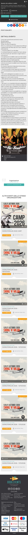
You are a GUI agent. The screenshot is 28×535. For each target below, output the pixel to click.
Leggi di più (3, 8)
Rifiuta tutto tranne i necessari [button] (18, 16)
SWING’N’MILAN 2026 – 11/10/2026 (13, 424)
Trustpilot (14, 533)
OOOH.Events (15, 484)
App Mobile (3, 507)
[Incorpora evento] (22, 25)
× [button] (26, 1)
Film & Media (17, 494)
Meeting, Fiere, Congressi (20, 496)
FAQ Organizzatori (18, 509)
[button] (14, 19)
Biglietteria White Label (19, 510)
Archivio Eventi (17, 503)
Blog (15, 502)
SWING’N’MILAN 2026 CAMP (12, 231)
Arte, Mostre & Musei (6, 493)
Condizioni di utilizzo (5, 506)
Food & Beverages (5, 496)
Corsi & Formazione (7, 229)
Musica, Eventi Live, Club (8, 268)
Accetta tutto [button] (5, 16)
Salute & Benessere (18, 497)
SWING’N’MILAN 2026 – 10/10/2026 (14, 347)
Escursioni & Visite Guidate (7, 494)
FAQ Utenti (3, 509)
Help (15, 507)
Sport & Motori (4, 499)
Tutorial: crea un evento (19, 506)
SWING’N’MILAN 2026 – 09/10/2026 (10, 270)
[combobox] (24, 1)
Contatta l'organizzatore (14, 184)
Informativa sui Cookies (19, 505)
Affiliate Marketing (5, 510)
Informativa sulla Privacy (6, 505)
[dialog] (14, 11)
